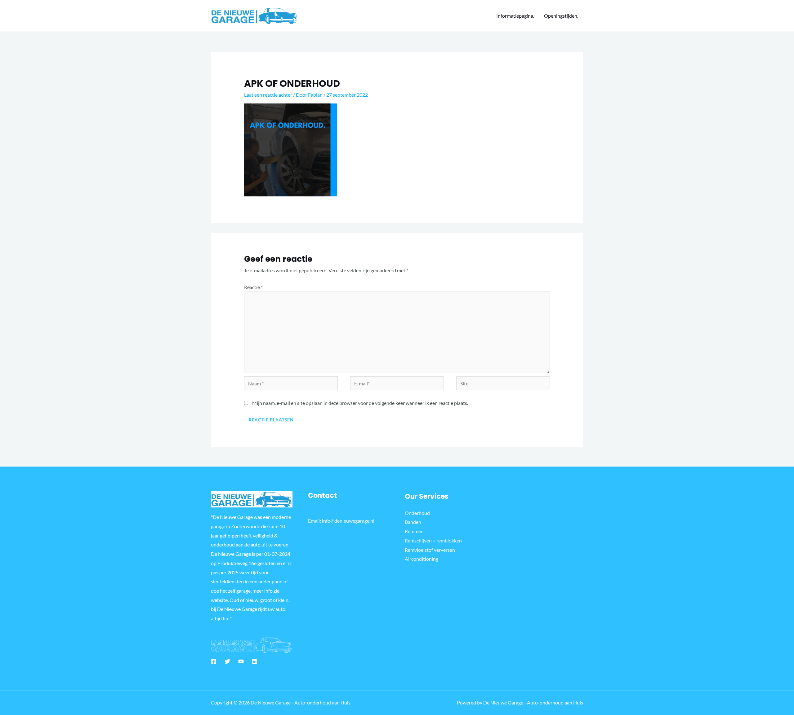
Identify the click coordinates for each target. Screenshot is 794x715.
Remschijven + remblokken (433, 540)
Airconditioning (421, 559)
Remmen (414, 531)
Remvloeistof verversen (430, 550)
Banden (413, 522)
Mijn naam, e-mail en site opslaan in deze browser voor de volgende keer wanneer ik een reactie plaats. (360, 403)
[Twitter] (227, 661)
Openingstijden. (561, 16)
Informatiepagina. (515, 16)
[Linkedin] (254, 661)
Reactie (253, 287)
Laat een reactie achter (268, 95)
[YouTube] (241, 661)
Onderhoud (417, 513)
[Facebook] (213, 661)
